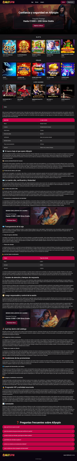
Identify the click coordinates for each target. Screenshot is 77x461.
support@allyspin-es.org (69, 455)
